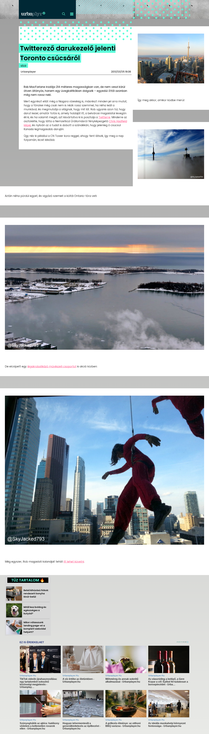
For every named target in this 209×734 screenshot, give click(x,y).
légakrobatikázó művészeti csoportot (51, 366)
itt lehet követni (74, 561)
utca (23, 65)
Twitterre (104, 117)
